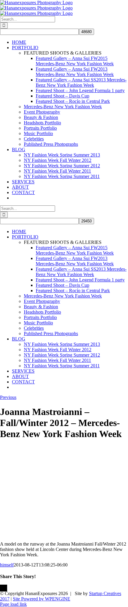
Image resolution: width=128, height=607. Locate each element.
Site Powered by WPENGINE (41, 598)
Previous (8, 397)
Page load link (13, 604)
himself (7, 564)
